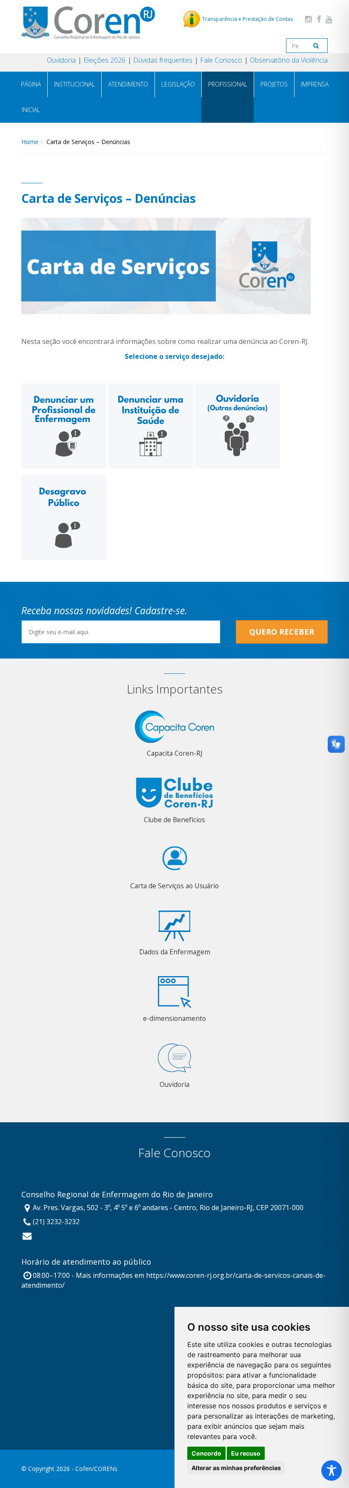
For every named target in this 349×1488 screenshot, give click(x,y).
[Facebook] (319, 19)
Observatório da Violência (289, 60)
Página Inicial (31, 97)
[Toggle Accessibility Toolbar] (331, 1470)
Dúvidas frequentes (162, 60)
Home (29, 142)
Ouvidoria (61, 60)
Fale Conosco (221, 60)
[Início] (88, 23)
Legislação (178, 84)
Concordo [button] (206, 1453)
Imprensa (315, 84)
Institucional (74, 84)
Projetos (274, 84)
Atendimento (128, 84)
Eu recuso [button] (245, 1453)
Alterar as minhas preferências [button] (236, 1467)
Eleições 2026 (104, 60)
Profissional (227, 84)
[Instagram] (308, 19)
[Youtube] (329, 19)
